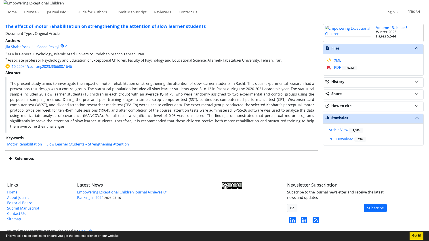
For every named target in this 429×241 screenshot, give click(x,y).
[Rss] (315, 221)
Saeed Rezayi (48, 46)
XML (337, 60)
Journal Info (56, 12)
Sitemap (14, 218)
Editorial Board (19, 202)
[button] (121, 236)
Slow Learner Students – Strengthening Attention (87, 144)
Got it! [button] (416, 235)
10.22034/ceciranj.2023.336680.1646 (42, 66)
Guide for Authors (92, 12)
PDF (343, 67)
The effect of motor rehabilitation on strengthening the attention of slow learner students (105, 26)
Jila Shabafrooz (17, 46)
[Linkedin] (292, 221)
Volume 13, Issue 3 (392, 27)
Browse (30, 12)
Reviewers (162, 12)
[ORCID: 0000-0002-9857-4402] (62, 46)
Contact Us (188, 12)
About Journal (18, 197)
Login (391, 12)
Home (11, 12)
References (24, 158)
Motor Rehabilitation (24, 144)
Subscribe (375, 208)
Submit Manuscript (130, 12)
